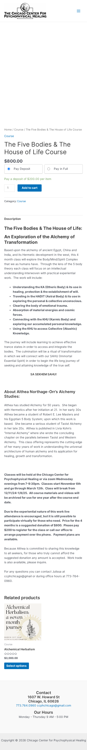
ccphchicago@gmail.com (54, 705)
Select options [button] (16, 665)
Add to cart (29, 187)
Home (8, 129)
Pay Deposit (22, 168)
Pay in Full (61, 168)
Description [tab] (12, 219)
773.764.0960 (26, 705)
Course (18, 129)
